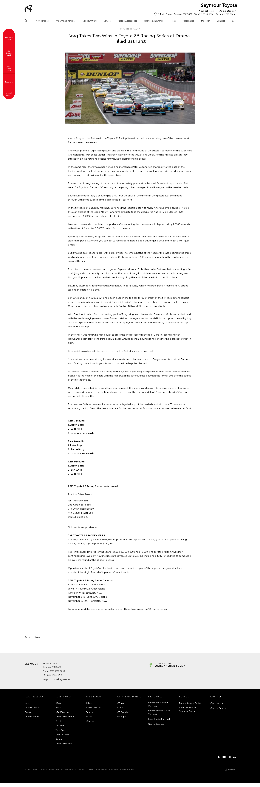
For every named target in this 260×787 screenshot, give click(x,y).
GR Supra (122, 716)
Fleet (173, 20)
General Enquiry (218, 707)
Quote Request (156, 723)
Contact (221, 20)
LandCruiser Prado (65, 716)
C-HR (58, 720)
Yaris (27, 703)
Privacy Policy (101, 769)
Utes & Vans (94, 696)
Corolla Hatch (32, 707)
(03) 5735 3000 (206, 12)
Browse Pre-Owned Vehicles (158, 704)
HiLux (89, 703)
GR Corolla (122, 712)
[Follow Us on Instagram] (229, 757)
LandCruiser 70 (93, 707)
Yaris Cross (61, 729)
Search (233, 20)
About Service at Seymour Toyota (187, 709)
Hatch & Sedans (35, 696)
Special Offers (90, 20)
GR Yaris (121, 703)
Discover (205, 20)
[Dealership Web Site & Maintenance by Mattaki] (230, 769)
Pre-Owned (155, 696)
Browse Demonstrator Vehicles (159, 712)
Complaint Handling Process (121, 769)
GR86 (120, 707)
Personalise (188, 20)
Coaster (90, 720)
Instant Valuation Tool (159, 718)
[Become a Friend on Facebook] (219, 757)
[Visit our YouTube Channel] (224, 757)
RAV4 (58, 703)
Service (107, 20)
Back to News (32, 637)
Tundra (89, 712)
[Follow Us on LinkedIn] (234, 757)
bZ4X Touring (62, 712)
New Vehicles (42, 20)
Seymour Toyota (219, 4)
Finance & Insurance (153, 20)
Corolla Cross (62, 734)
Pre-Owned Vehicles (66, 20)
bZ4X (58, 707)
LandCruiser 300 (64, 743)
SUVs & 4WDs (64, 696)
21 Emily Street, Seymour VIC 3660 (175, 14)
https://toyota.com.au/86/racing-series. (145, 608)
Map (45, 679)
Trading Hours (62, 679)
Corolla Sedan (32, 716)
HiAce (89, 716)
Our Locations (217, 703)
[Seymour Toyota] (28, 8)
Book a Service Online (190, 703)
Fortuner (60, 725)
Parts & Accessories (127, 20)
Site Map (90, 769)
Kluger (59, 738)
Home (25, 20)
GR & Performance (129, 696)
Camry (28, 712)
